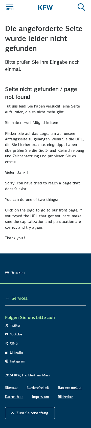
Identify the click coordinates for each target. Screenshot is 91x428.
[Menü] (9, 7)
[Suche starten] (81, 7)
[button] (45, 298)
